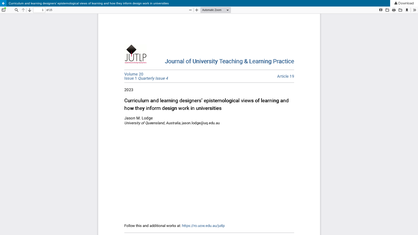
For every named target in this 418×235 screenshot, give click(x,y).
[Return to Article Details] (3, 3)
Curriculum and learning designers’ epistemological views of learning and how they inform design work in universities (89, 3)
